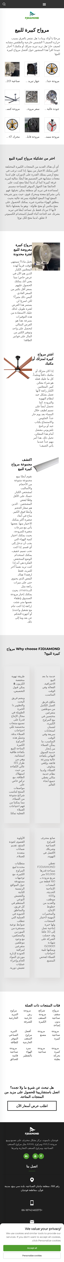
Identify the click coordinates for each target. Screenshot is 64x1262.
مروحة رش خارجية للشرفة (27, 1016)
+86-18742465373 (32, 1210)
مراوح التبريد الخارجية (13, 1014)
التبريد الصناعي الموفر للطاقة (13, 1037)
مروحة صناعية (42, 1050)
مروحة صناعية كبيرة (56, 1035)
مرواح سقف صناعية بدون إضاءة (56, 1018)
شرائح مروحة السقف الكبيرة (42, 1016)
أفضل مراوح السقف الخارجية (27, 1037)
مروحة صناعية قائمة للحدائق (14, 1054)
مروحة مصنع (42, 1033)
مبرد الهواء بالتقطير (27, 1052)
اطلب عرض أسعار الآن (32, 1106)
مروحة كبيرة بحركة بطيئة (56, 1054)
